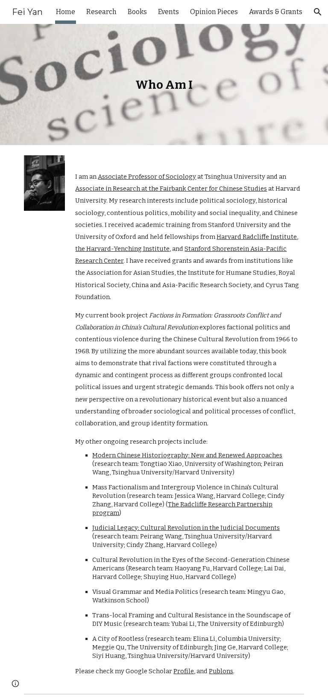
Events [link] (168, 12)
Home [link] (65, 12)
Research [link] (101, 12)
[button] (318, 12)
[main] (164, 85)
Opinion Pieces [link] (214, 12)
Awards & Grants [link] (275, 12)
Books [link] (137, 12)
